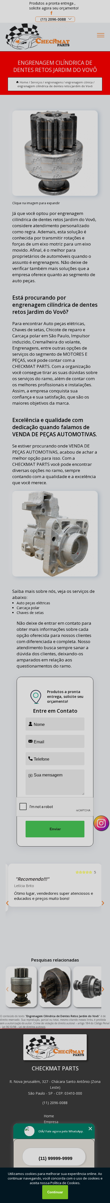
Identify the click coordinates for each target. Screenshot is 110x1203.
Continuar (55, 1192)
